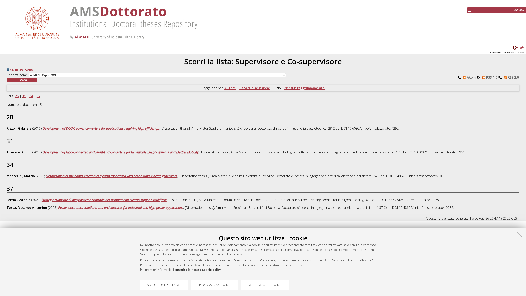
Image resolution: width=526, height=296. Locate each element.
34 (31, 96)
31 (24, 96)
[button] (22, 80)
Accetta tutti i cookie (265, 285)
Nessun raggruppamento (304, 88)
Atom (471, 77)
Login (521, 47)
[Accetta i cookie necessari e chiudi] (519, 235)
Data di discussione (254, 88)
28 (17, 96)
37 (38, 96)
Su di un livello (21, 70)
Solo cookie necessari (164, 285)
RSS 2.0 (513, 77)
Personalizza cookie (214, 285)
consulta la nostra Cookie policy (198, 270)
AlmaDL (519, 10)
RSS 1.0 (491, 77)
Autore (230, 88)
